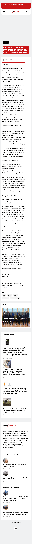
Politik (5, 313)
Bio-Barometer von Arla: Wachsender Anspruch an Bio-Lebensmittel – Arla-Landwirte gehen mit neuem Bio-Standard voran (16, 409)
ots (6, 287)
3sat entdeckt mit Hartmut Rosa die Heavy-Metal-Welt (14, 465)
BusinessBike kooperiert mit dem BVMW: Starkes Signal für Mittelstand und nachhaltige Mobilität (15, 498)
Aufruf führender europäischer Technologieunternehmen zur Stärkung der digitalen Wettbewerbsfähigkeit (15, 512)
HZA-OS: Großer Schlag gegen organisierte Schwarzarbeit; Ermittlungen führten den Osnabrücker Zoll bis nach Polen (14, 372)
